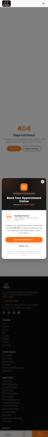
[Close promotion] (42, 181)
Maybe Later (24, 246)
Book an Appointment (22, 240)
